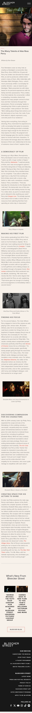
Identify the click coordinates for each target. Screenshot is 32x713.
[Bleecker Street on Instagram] (22, 706)
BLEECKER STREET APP (23, 689)
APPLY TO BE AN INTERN (23, 695)
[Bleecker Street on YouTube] (18, 706)
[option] (10, 604)
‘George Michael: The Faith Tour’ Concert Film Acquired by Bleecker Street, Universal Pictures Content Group (10, 607)
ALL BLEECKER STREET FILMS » (20, 663)
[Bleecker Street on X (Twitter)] (14, 706)
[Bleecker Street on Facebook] (11, 706)
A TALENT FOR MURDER (23, 660)
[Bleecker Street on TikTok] (25, 706)
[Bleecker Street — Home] (8, 3)
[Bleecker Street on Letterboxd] (29, 705)
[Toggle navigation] (29, 3)
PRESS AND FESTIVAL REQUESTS (20, 679)
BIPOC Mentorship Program (21, 692)
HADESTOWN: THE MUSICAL (22, 654)
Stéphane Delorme (10, 360)
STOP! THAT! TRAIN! (24, 657)
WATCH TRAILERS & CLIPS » (22, 666)
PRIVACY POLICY (25, 682)
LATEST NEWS (26, 676)
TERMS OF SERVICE (24, 686)
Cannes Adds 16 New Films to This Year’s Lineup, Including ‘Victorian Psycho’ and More (22, 603)
